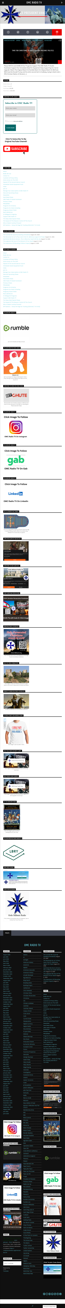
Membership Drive (28, 1110)
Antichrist (26, 965)
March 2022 (6, 1068)
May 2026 (6, 961)
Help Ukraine (27, 1064)
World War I (26, 1268)
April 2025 (6, 989)
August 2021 (6, 1083)
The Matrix (26, 1243)
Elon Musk (26, 1039)
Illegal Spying (27, 1067)
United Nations (27, 1250)
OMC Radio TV (34, 3)
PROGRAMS (6, 203)
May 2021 (6, 1090)
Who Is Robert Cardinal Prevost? (12, 223)
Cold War (26, 1006)
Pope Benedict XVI (28, 1163)
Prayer (25, 1176)
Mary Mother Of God (29, 1103)
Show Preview (27, 1225)
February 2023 (7, 1045)
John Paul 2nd (27, 1090)
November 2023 (7, 1025)
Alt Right (25, 960)
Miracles (25, 1120)
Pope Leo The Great (28, 1171)
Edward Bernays (28, 1036)
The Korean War (27, 1240)
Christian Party (27, 993)
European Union (28, 1047)
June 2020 (6, 1113)
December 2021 (7, 1075)
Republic (25, 1192)
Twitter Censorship (28, 1248)
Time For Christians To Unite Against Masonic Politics (33, 50)
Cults (24, 1016)
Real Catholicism (8, 212)
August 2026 (6, 954)
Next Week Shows (8, 197)
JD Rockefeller (27, 1085)
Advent (25, 954)
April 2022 (6, 1066)
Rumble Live (26, 1202)
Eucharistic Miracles (29, 1044)
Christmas (26, 998)
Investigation (27, 1072)
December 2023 (7, 1023)
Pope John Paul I (27, 1169)
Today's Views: (7, 86)
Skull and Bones (27, 1227)
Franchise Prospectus (29, 1052)
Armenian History (28, 972)
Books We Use (7, 173)
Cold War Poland (28, 1008)
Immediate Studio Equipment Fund (13, 184)
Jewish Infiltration (28, 1087)
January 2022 (7, 1073)
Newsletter (6, 195)
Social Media (27, 1232)
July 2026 (5, 957)
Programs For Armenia (9, 206)
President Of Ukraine (29, 1179)
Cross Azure (26, 1013)
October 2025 (7, 976)
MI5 (24, 1112)
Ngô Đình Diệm (27, 1140)
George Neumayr (28, 1057)
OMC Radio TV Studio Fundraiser (12, 199)
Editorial (25, 1034)
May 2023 (6, 1038)
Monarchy (26, 1125)
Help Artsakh (27, 1062)
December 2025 (7, 972)
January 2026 (7, 970)
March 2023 (6, 1043)
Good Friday (26, 1059)
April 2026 (6, 963)
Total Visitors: (6, 90)
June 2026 (6, 959)
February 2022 (7, 1070)
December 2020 (7, 1101)
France (25, 1049)
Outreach (26, 1153)
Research (26, 1194)
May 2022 (6, 1064)
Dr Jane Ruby (27, 1031)
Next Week (26, 1138)
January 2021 (7, 1098)
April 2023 (6, 1040)
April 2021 (6, 1092)
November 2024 (7, 1000)
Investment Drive (28, 1075)
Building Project (37, 40)
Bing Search (26, 980)
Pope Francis (27, 1166)
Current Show (27, 1018)
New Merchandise (28, 1135)
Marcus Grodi (27, 1098)
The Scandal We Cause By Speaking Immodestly (16, 234)
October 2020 (7, 1105)
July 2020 (5, 1111)
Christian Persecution (29, 995)
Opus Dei (26, 1148)
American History (9, 40)
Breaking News (26, 40)
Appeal (18, 40)
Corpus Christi (27, 1011)
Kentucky (26, 1093)
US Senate (26, 1256)
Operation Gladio (28, 1146)
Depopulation (27, 1021)
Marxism (25, 1100)
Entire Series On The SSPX (10, 180)
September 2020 (8, 1107)
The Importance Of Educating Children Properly (16, 243)
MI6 (24, 1115)
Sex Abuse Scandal (28, 1222)
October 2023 (7, 1028)
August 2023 (6, 1032)
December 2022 (7, 1049)
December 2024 (7, 997)
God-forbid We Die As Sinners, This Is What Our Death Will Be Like (22, 239)
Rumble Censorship (29, 1199)
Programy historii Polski (10, 210)
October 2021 (7, 1079)
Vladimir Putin (27, 1263)
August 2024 (6, 1006)
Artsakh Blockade (28, 975)
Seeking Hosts (27, 1220)
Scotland (25, 1215)
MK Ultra (25, 1123)
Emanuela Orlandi (28, 1041)
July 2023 (5, 1034)
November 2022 (7, 1051)
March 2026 (6, 965)
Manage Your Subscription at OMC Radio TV (15, 191)
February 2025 (7, 993)
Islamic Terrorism (28, 1080)
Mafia (24, 1095)
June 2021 (6, 1088)
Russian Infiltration (28, 1204)
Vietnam (25, 1258)
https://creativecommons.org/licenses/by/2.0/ (12, 1250)
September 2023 (8, 1030)
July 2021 (5, 1086)
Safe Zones (26, 1207)
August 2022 (6, 1058)
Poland (25, 1161)
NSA (24, 1143)
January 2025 (7, 995)
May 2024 (6, 1013)
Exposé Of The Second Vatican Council (14, 182)
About (5, 171)
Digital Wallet (27, 1026)
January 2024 (7, 1021)
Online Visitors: (7, 84)
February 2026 (7, 967)
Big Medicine (27, 977)
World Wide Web (28, 1273)
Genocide (26, 1054)
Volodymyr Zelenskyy (29, 1266)
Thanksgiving (27, 1238)
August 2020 (6, 1109)
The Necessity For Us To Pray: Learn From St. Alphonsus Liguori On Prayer (24, 237)
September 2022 (8, 1055)
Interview (26, 1070)
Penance (25, 1158)
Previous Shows (7, 201)
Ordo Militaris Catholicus (30, 1151)
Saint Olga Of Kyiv (28, 1212)
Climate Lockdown (28, 1003)
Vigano (25, 1261)
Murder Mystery (27, 1133)
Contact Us (6, 176)
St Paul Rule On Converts (30, 1235)
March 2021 (6, 1094)
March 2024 (6, 1017)
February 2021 (7, 1096)
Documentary (27, 1029)
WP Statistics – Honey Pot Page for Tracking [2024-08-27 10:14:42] (21, 225)
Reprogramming (28, 1189)
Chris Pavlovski (27, 990)
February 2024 (7, 1019)
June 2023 (6, 1036)
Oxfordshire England (29, 1156)
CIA (24, 1001)
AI (23, 957)
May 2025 (6, 987)
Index (4, 186)
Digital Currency (27, 1024)
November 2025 (7, 974)
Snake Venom (27, 1230)
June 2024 (6, 1010)
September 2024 (8, 1004)
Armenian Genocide (29, 970)
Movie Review (27, 1128)
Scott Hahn (26, 1217)
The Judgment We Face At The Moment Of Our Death (18, 241)
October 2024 (7, 1002)
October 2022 (7, 1053)
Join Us (5, 188)
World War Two (27, 1271)
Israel (24, 1082)
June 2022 (6, 1062)
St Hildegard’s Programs (10, 214)
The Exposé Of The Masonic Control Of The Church (17, 221)
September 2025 (8, 978)
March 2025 (6, 991)
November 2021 (7, 1077)
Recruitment (26, 1186)
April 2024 (6, 1015)
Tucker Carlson (27, 1245)
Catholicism (48, 40)
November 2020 (7, 1103)
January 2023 (7, 1047)
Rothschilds (26, 1197)
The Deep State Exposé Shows (11, 219)
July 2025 (5, 982)
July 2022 (5, 1060)
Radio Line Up (27, 1184)
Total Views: (6, 88)
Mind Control (27, 1117)
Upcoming (26, 1253)
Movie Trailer (27, 1130)
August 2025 (6, 980)
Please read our (14, 121)
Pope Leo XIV (26, 1174)
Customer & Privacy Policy (10, 178)
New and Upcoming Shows (10, 193)
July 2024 (5, 1008)
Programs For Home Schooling (11, 208)
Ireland (25, 1077)
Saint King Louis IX (28, 1209)
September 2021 (8, 1081)
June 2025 (6, 985)
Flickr (10, 1242)
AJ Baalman (7, 61)
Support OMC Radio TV (9, 216)
